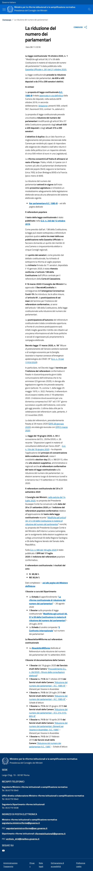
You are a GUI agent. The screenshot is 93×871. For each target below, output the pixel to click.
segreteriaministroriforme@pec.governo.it (26, 828)
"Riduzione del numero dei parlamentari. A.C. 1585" (48, 726)
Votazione (42, 105)
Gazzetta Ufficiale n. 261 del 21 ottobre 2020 (45, 69)
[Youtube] (4, 850)
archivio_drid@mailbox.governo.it (22, 839)
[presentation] (89, 9)
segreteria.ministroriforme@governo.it (21, 823)
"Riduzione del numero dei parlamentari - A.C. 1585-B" (48, 684)
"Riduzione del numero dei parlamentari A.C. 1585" (45, 745)
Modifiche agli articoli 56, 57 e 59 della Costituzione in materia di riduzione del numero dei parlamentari (48, 617)
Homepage (6, 19)
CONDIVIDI (78, 27)
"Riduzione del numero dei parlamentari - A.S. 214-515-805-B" (48, 713)
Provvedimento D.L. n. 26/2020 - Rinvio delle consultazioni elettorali (47, 672)
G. (42, 220)
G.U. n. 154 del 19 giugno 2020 (45, 447)
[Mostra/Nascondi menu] (4, 9)
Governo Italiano (9, 2)
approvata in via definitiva (51, 95)
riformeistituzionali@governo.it (50, 833)
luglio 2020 (51, 550)
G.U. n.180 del (36, 550)
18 (44, 550)
